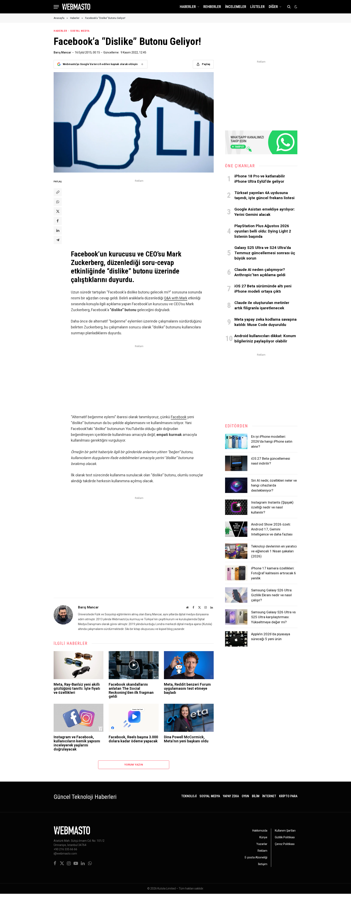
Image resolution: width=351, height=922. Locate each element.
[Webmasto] (76, 6)
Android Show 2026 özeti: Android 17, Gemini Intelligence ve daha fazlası (271, 529)
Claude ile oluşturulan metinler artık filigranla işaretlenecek (261, 305)
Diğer (273, 6)
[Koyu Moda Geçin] (295, 6)
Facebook (178, 417)
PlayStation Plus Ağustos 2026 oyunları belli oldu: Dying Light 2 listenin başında (262, 231)
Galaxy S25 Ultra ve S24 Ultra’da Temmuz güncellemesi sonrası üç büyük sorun (264, 253)
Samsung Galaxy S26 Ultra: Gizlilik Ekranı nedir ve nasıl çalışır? (271, 595)
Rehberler (212, 6)
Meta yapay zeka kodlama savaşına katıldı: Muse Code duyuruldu (265, 322)
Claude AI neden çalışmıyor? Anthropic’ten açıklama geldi (259, 272)
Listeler (257, 6)
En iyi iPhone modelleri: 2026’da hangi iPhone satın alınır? (271, 441)
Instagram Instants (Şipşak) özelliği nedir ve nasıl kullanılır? (272, 507)
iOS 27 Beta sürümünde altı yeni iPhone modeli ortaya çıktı (262, 289)
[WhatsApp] (58, 202)
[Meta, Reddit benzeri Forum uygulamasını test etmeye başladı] (189, 665)
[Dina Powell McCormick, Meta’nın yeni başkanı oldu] (189, 718)
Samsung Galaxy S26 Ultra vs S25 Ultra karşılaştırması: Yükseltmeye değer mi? (273, 617)
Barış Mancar (62, 52)
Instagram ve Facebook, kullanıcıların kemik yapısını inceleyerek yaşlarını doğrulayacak (77, 743)
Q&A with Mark (175, 298)
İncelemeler (235, 6)
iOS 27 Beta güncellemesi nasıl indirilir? (270, 460)
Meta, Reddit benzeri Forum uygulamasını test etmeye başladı (187, 688)
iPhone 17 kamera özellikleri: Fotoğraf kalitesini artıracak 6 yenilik (273, 573)
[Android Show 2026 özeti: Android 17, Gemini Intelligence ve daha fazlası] (236, 529)
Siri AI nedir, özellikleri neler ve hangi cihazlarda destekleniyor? (274, 485)
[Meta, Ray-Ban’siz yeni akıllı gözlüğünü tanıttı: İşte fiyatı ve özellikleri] (78, 665)
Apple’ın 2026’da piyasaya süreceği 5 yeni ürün (270, 636)
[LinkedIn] (58, 230)
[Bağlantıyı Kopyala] (58, 192)
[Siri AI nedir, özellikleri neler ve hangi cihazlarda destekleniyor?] (236, 485)
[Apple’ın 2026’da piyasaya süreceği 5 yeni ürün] (236, 639)
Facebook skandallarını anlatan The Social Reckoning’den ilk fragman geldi (131, 690)
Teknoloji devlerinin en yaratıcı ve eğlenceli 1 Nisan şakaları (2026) (274, 551)
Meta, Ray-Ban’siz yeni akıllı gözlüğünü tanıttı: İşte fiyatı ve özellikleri (77, 688)
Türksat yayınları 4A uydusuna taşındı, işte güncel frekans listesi (264, 195)
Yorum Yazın (133, 764)
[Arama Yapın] (288, 6)
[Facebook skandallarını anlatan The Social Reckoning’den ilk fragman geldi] (133, 665)
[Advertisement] (139, 212)
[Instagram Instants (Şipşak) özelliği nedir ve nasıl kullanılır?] (236, 507)
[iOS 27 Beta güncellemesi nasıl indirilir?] (236, 463)
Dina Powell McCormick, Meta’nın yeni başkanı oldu (186, 739)
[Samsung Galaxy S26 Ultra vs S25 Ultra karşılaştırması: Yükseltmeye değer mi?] (236, 617)
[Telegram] (58, 240)
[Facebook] (58, 221)
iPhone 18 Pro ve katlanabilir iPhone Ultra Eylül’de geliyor (259, 179)
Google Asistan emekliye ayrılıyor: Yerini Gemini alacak (264, 212)
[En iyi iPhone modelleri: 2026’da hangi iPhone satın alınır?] (236, 441)
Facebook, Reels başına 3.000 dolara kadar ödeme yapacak (133, 739)
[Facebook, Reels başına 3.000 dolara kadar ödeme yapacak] (133, 718)
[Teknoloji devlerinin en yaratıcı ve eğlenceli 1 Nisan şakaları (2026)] (236, 551)
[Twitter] (58, 211)
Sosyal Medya (79, 30)
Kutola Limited (166, 888)
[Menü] (56, 6)
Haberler (188, 6)
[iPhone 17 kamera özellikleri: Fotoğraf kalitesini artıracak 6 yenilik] (236, 573)
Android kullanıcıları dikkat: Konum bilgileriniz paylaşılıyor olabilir (265, 338)
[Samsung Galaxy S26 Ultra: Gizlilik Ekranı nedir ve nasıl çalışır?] (236, 595)
